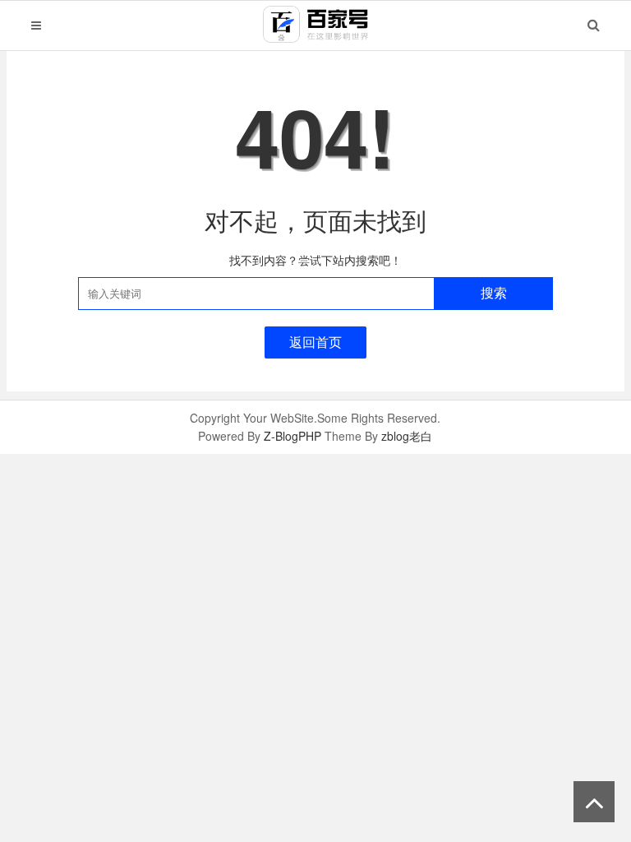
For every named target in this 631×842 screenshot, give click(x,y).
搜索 (494, 293)
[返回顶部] (594, 801)
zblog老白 (406, 436)
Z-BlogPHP (292, 436)
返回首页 (315, 341)
